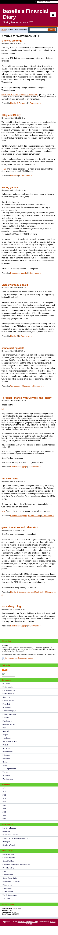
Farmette (6, 717)
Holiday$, (14, 103)
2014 (4, 788)
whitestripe (6, 831)
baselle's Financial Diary (28, 921)
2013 (4, 791)
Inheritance (7, 738)
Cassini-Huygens (9, 858)
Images (5, 735)
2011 (4, 798)
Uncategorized (8, 779)
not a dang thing (11, 606)
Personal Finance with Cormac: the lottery (26, 397)
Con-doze (6, 697)
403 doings (6, 683)
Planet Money (7, 888)
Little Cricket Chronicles (11, 881)
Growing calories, (26, 592)
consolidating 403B (12, 348)
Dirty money (7, 707)
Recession (6, 758)
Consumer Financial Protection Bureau (16, 864)
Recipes (5, 762)
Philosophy (6, 755)
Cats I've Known (8, 694)
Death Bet (6, 704)
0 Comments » (34, 626)
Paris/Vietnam (7, 752)
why (3, 511)
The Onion (6, 898)
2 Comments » (34, 467)
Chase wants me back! (14, 285)
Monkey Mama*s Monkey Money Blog (16, 838)
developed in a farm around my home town (19, 94)
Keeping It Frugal (9, 845)
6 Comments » (25, 175)
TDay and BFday (11, 115)
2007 (4, 812)
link (2, 409)
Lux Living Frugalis (9, 828)
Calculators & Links (10, 690)
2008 (4, 808)
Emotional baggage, (18, 515)
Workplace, (15, 386)
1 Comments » (34, 103)
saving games (9, 187)
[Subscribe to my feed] (4, 670)
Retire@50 (6, 842)
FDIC (4, 871)
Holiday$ (6, 731)
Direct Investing (8, 868)
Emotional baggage (9, 711)
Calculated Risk (8, 854)
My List (5, 745)
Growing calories (9, 724)
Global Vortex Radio (10, 878)
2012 (4, 795)
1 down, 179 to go (11, 40)
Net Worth (6, 748)
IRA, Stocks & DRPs (10, 741)
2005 (4, 819)
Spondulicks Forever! (10, 835)
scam (3, 169)
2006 (4, 815)
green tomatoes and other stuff (19, 527)
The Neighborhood (9, 769)
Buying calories (8, 687)
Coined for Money (9, 861)
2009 (4, 805)
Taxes (5, 765)
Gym (4, 728)
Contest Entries (8, 700)
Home (3, 30)
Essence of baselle (9, 714)
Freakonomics (8, 875)
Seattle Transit (8, 892)
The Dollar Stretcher (10, 895)
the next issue (9, 478)
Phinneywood (7, 885)
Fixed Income (7, 721)
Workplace (6, 775)
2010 (4, 802)
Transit (5, 772)
